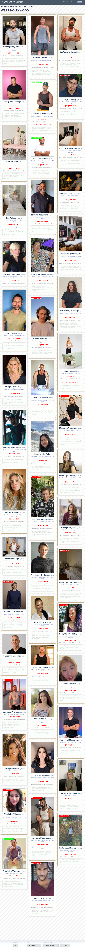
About (73, 2)
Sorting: (30, 943)
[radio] (15, 945)
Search (62, 2)
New (68, 2)
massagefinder (9, 2)
